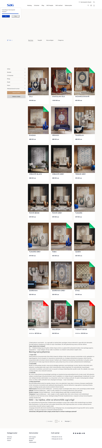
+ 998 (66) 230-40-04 (56, 439)
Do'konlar (31, 438)
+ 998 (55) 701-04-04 (56, 437)
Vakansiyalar (68, 5)
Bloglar (31, 440)
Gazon (9, 440)
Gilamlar (9, 437)
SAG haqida (32, 437)
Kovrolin (9, 438)
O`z (94, 2)
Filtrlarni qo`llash (16, 92)
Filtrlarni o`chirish (16, 96)
